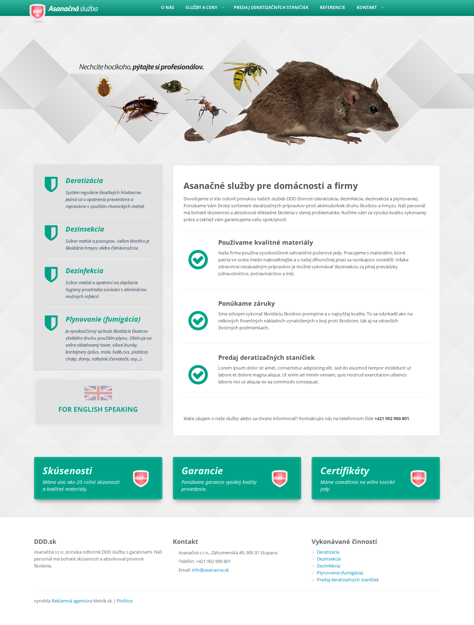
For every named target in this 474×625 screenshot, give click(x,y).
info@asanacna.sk (210, 570)
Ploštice (125, 601)
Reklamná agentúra (72, 601)
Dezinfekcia (328, 566)
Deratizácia (328, 552)
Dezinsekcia (329, 559)
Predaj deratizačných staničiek (348, 579)
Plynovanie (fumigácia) (340, 573)
